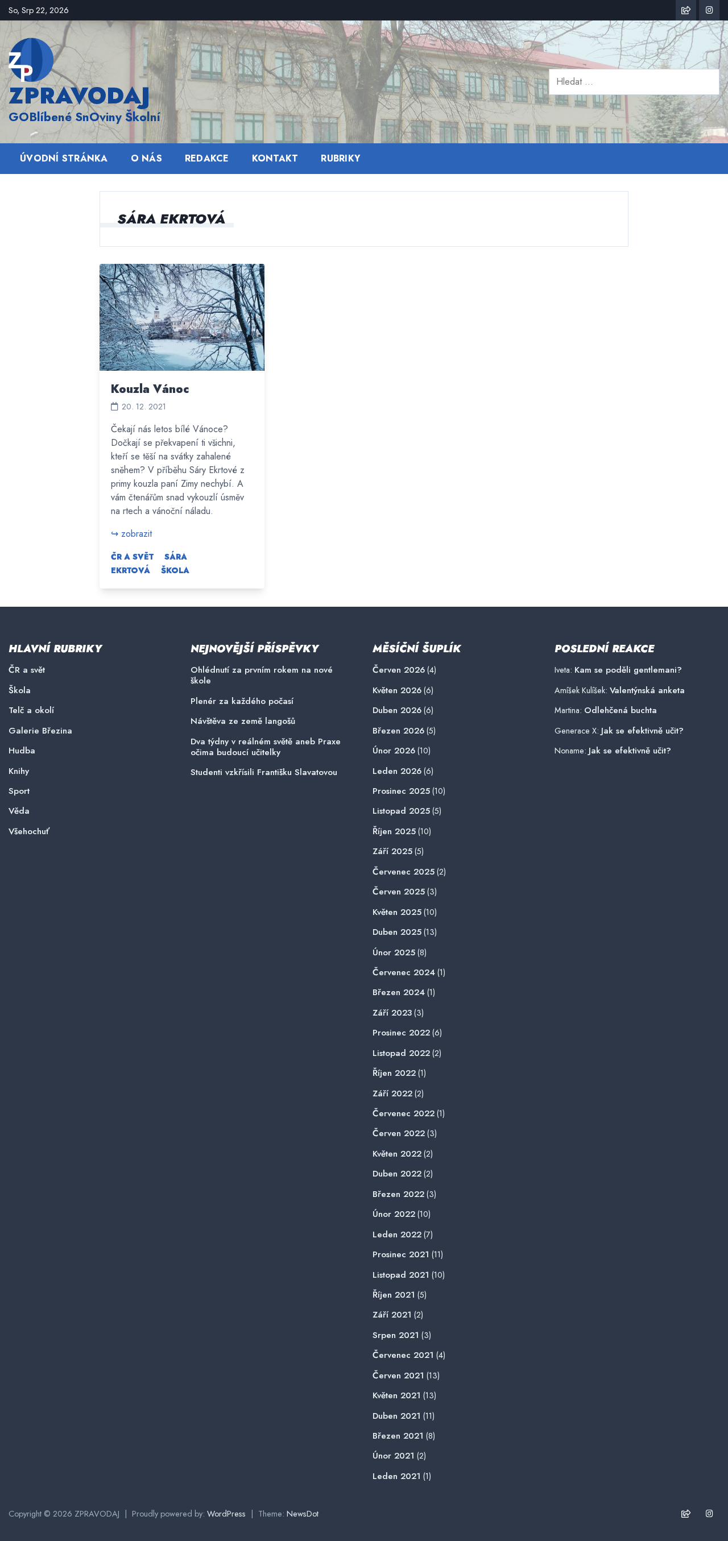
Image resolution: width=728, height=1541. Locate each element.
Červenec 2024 (404, 972)
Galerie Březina (40, 731)
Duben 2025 (397, 932)
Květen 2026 (397, 690)
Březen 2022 (398, 1194)
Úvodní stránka (64, 158)
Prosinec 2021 (401, 1254)
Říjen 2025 (394, 831)
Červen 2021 (398, 1375)
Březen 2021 (398, 1436)
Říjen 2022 (394, 1073)
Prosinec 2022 (401, 1033)
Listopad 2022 (401, 1053)
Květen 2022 (397, 1154)
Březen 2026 (398, 731)
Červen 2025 (399, 892)
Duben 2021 (397, 1416)
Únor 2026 (394, 750)
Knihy (19, 771)
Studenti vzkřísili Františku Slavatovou (264, 772)
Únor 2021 (394, 1456)
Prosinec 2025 (401, 791)
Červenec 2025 (404, 872)
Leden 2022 (397, 1234)
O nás (146, 158)
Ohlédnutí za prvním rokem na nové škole (262, 675)
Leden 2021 (397, 1476)
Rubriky (340, 158)
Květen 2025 (397, 912)
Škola (175, 570)
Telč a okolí (31, 710)
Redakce (207, 158)
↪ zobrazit (131, 533)
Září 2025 (392, 851)
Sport (19, 791)
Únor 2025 (394, 952)
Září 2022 (392, 1093)
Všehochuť (29, 831)
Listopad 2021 (401, 1275)
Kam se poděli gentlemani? (628, 670)
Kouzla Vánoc (150, 389)
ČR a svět (132, 556)
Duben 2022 (397, 1174)
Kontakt (275, 158)
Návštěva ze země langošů (243, 721)
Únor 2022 (394, 1214)
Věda (19, 811)
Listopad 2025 (401, 811)
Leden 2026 (397, 771)
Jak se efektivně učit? (642, 730)
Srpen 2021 (396, 1335)
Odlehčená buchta (620, 710)
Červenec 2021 (403, 1355)
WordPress (226, 1513)
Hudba (22, 750)
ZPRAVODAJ (79, 95)
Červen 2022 (399, 1133)
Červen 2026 (399, 670)
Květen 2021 (397, 1395)
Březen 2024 (399, 992)
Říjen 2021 (394, 1295)
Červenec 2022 (404, 1113)
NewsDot (302, 1513)
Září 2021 (392, 1315)
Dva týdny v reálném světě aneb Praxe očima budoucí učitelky (266, 747)
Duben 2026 (397, 710)
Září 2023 (392, 1013)
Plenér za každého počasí (242, 701)
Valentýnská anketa (647, 690)
